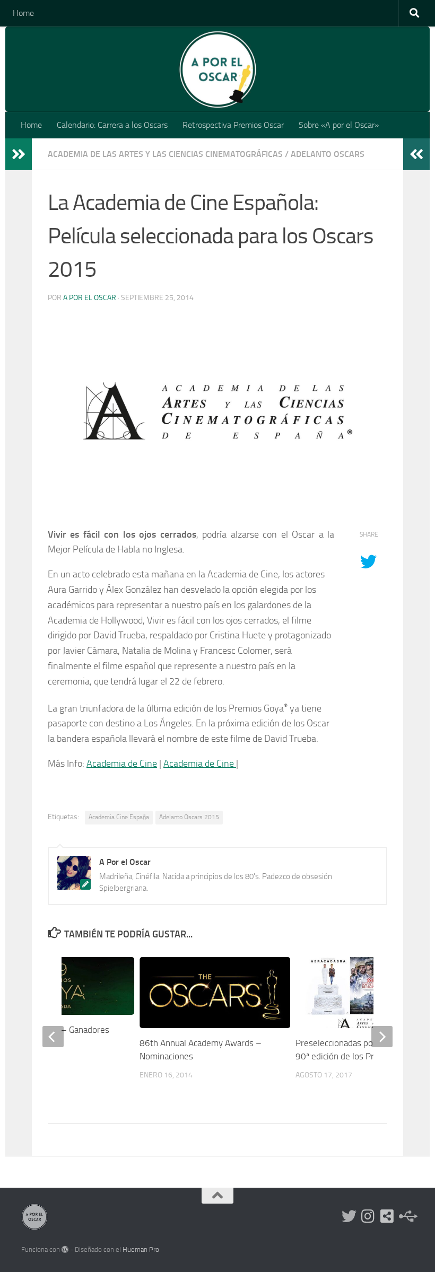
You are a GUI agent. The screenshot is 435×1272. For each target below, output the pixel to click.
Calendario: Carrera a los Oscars (112, 125)
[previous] (53, 1036)
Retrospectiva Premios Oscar (233, 125)
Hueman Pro (141, 1249)
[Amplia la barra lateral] (18, 154)
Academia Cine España (119, 817)
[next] (382, 1036)
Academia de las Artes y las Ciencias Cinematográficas (165, 154)
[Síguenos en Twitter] (349, 1216)
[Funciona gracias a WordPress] (65, 1249)
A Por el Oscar (89, 297)
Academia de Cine (121, 763)
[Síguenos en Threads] (406, 1216)
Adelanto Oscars (327, 154)
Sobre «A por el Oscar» (339, 125)
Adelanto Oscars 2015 (189, 817)
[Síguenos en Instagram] (368, 1216)
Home (23, 13)
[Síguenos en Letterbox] (387, 1216)
